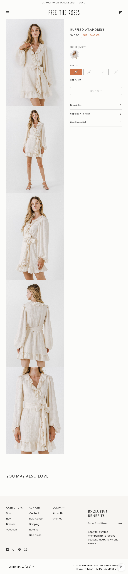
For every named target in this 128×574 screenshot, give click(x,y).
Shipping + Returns (80, 113)
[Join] (117, 523)
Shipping (34, 524)
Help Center (36, 518)
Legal (79, 568)
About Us (57, 513)
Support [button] (34, 507)
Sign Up (82, 2)
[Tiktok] (13, 549)
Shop (9, 513)
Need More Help (78, 122)
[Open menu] (11, 12)
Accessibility (111, 568)
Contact (34, 513)
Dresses (10, 524)
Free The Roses (90, 565)
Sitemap (57, 518)
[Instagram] (25, 549)
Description (76, 105)
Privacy (89, 568)
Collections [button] (14, 507)
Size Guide (75, 80)
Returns (33, 529)
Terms (99, 568)
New (8, 518)
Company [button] (58, 507)
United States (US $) (20, 566)
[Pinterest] (19, 549)
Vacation (11, 529)
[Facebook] (7, 549)
